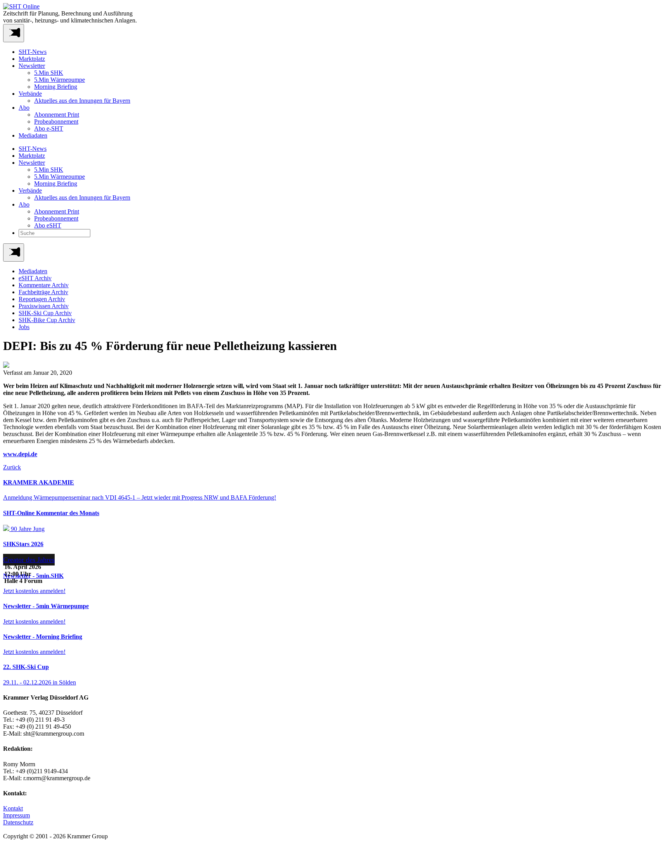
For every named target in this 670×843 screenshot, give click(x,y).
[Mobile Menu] (13, 33)
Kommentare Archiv (44, 285)
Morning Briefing (55, 86)
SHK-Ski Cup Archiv (45, 313)
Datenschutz (18, 822)
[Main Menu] (13, 252)
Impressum (16, 815)
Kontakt (13, 808)
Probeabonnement (56, 121)
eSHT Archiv (35, 278)
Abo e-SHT (48, 128)
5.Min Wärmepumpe (59, 79)
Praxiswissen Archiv (44, 306)
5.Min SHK (48, 72)
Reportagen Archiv (42, 299)
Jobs (24, 327)
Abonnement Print (56, 114)
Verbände (30, 93)
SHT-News (33, 51)
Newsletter (32, 65)
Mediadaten (33, 135)
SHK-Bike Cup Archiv (47, 320)
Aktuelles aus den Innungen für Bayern (82, 100)
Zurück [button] (12, 467)
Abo (24, 107)
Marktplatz (32, 58)
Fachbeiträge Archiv (43, 292)
